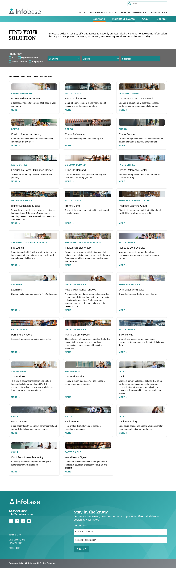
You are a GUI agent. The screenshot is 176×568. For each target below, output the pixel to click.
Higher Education (103, 12)
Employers (159, 12)
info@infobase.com (21, 514)
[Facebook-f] (11, 521)
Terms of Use (15, 535)
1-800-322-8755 (18, 511)
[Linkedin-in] (23, 521)
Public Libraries (133, 12)
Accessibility (14, 548)
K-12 (82, 12)
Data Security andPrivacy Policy (17, 541)
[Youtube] (29, 521)
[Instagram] (17, 521)
